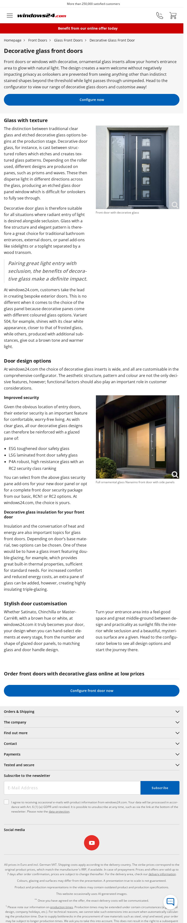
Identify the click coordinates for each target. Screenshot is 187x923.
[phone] (159, 15)
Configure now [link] (92, 99)
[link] (138, 167)
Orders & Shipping (19, 711)
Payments (12, 754)
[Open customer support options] (170, 902)
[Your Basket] (172, 15)
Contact (10, 743)
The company (15, 722)
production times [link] (61, 907)
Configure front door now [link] (91, 690)
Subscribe (160, 788)
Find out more (16, 733)
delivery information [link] (162, 874)
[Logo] (42, 15)
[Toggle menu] (10, 15)
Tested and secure (19, 765)
